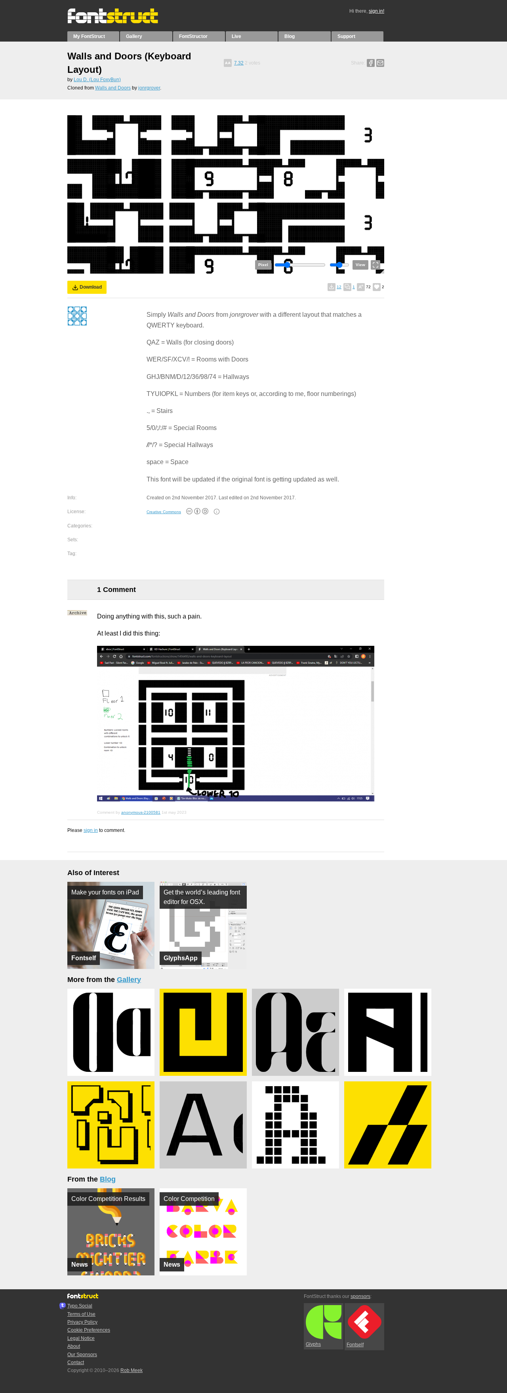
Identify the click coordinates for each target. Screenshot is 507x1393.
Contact (75, 1362)
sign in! (376, 11)
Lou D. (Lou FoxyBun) (97, 79)
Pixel (263, 265)
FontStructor (193, 36)
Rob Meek (131, 1370)
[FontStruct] (121, 22)
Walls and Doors (113, 88)
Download (91, 287)
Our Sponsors (82, 1354)
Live (236, 36)
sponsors (360, 1296)
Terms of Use (81, 1314)
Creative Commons (164, 512)
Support (346, 36)
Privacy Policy (82, 1322)
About (73, 1346)
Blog (289, 36)
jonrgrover (149, 88)
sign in (91, 830)
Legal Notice (81, 1338)
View (360, 265)
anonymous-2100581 (140, 812)
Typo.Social (79, 1306)
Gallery (134, 36)
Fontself (355, 1344)
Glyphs (313, 1344)
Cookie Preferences (88, 1330)
